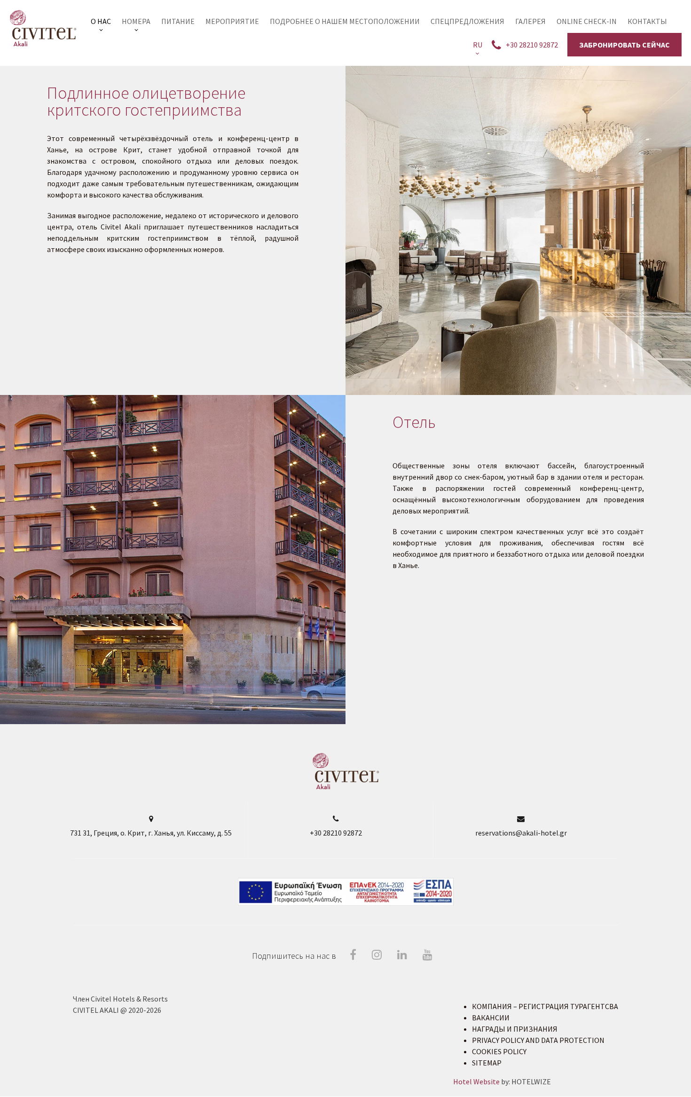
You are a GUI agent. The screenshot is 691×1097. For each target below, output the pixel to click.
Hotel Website (476, 1081)
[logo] (345, 787)
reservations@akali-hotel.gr (521, 832)
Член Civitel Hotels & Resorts (120, 998)
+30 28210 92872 (336, 832)
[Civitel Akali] (43, 28)
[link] (101, 21)
